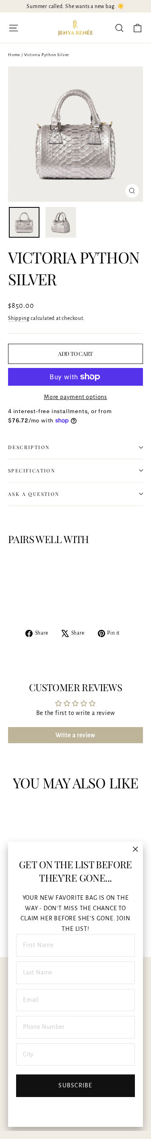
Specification (31, 470)
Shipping (18, 318)
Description (29, 447)
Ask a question (34, 494)
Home (14, 54)
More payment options (75, 397)
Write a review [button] (75, 735)
